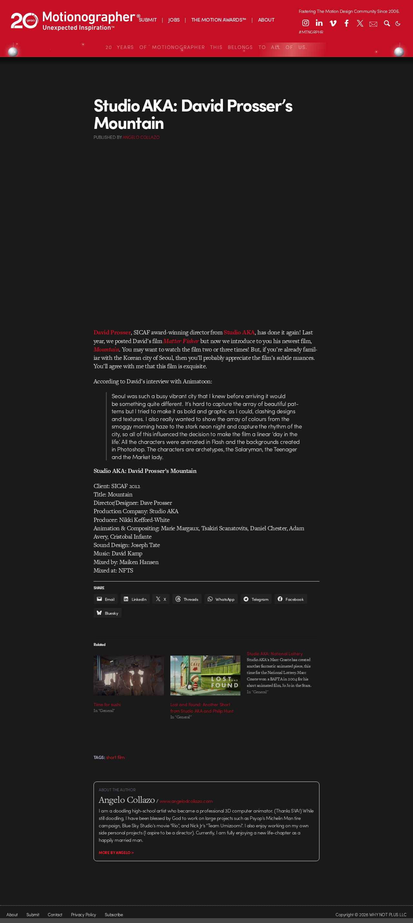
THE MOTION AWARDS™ (219, 19)
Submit (32, 914)
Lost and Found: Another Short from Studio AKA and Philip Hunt (202, 707)
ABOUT (266, 19)
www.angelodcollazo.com (186, 800)
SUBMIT (148, 19)
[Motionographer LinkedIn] (319, 23)
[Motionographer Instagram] (305, 23)
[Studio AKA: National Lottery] (285, 672)
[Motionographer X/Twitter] (360, 23)
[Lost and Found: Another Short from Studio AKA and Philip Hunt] (205, 676)
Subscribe (114, 914)
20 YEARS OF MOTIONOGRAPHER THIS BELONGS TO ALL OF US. (206, 47)
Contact (55, 914)
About (11, 914)
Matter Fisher (181, 341)
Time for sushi (107, 704)
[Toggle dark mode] (398, 23)
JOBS (174, 19)
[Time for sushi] (129, 676)
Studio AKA (239, 332)
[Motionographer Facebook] (346, 23)
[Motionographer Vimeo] (332, 23)
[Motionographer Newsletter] (373, 23)
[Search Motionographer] (387, 23)
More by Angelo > (116, 852)
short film (115, 757)
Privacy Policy (83, 914)
